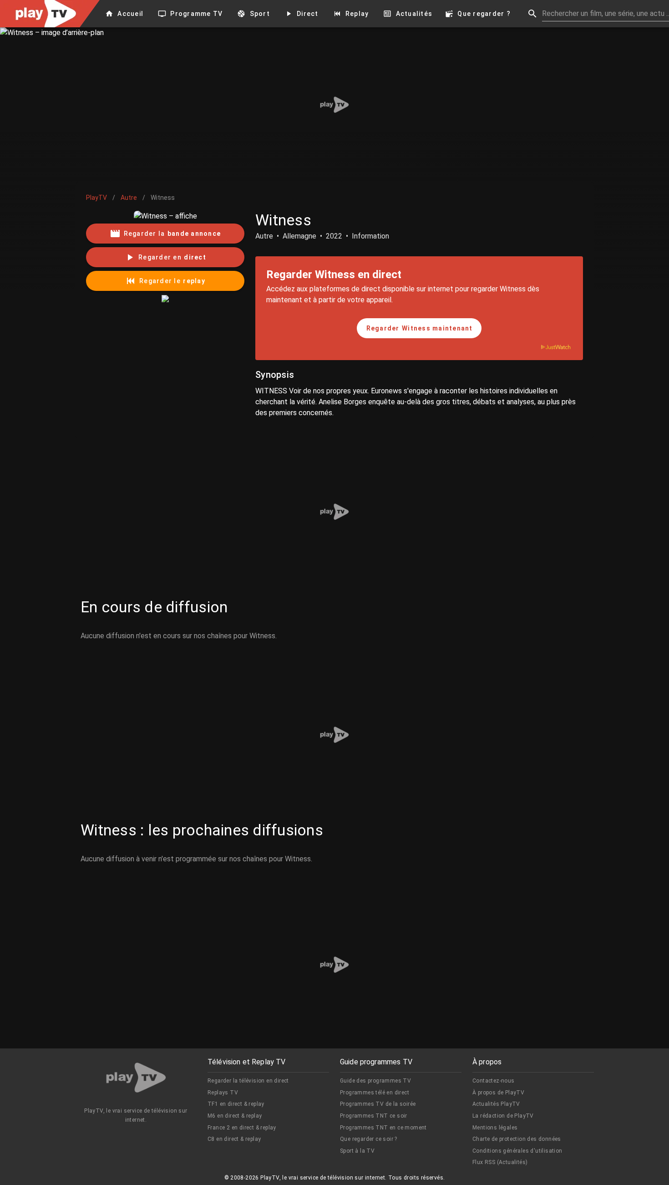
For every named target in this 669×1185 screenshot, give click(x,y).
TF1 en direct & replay (236, 1104)
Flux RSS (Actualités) (499, 1162)
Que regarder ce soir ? (368, 1139)
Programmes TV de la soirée (378, 1104)
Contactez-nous (493, 1081)
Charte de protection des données (516, 1139)
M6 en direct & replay (235, 1116)
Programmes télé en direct (374, 1092)
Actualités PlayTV (496, 1104)
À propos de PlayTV (498, 1092)
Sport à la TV (357, 1151)
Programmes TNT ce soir (373, 1116)
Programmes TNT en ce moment (383, 1127)
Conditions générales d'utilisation (517, 1151)
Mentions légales (494, 1127)
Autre (129, 197)
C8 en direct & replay (234, 1139)
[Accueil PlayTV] (136, 1079)
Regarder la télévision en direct (248, 1081)
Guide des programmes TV (375, 1081)
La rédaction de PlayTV (503, 1116)
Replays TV (223, 1092)
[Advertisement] (334, 104)
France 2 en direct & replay (242, 1127)
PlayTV (96, 197)
